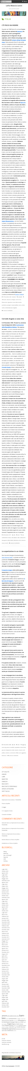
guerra (8, 1022)
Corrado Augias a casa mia (13, 319)
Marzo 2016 (5, 944)
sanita (3, 307)
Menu (25, 1)
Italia (17, 302)
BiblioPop (5, 853)
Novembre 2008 (6, 988)
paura (24, 1025)
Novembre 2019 (6, 927)
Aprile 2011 (4, 960)
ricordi (6, 543)
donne (11, 1020)
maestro (17, 750)
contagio (13, 299)
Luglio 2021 (4, 912)
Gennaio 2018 (5, 935)
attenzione (13, 1016)
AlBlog (5, 851)
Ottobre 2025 (5, 871)
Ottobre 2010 (5, 967)
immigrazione (9, 750)
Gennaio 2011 (5, 963)
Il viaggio (4, 807)
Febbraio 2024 (5, 890)
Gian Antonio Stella (7, 557)
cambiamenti (5, 537)
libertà (19, 1022)
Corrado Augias (6, 367)
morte (3, 1025)
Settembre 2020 (6, 924)
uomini (14, 1030)
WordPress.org (5, 1044)
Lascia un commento (7, 310)
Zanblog (5, 861)
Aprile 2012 (4, 956)
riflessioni (23, 1027)
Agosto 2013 (5, 948)
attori (17, 1016)
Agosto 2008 (5, 993)
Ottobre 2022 (5, 905)
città (18, 537)
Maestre (5, 779)
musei (3, 543)
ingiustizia (10, 302)
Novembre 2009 (6, 975)
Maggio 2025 (5, 878)
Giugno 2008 (5, 997)
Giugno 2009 (5, 978)
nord (24, 750)
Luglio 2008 (4, 995)
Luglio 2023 (4, 901)
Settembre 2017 (6, 939)
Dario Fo (22, 102)
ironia (14, 302)
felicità (5, 1022)
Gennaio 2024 (5, 892)
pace (17, 1025)
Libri (19, 535)
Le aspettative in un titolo (12, 551)
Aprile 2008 (4, 1001)
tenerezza (4, 755)
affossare (4, 299)
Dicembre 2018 (5, 929)
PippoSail (5, 857)
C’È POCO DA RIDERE (10, 25)
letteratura (16, 540)
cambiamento (13, 1018)
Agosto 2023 (5, 899)
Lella (15, 297)
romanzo (7, 753)
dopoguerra (4, 540)
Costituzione (22, 537)
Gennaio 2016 (5, 946)
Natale (7, 1025)
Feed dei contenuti (6, 1040)
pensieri (3, 1027)
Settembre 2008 (6, 992)
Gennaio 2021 (5, 918)
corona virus (18, 299)
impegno (13, 1022)
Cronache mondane (6, 814)
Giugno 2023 (5, 903)
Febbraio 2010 (5, 969)
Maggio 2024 (5, 888)
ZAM (4, 859)
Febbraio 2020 (5, 926)
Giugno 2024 (5, 886)
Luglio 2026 (4, 869)
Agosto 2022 (5, 907)
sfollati (16, 753)
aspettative (17, 747)
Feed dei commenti (6, 1042)
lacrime (20, 302)
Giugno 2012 (5, 954)
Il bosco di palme (6, 803)
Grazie (4, 774)
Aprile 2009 (4, 982)
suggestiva (23, 753)
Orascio (4, 781)
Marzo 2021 (5, 914)
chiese (9, 537)
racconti (5, 784)
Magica (14, 1024)
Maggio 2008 (5, 999)
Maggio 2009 (5, 980)
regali (15, 1027)
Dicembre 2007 (5, 1007)
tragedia (15, 307)
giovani (3, 750)
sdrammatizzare (9, 307)
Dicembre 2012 (5, 952)
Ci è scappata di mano (7, 811)
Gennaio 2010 (5, 971)
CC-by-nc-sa (17, 1052)
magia (9, 1024)
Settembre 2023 (6, 897)
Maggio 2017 (5, 941)
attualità (20, 297)
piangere (9, 305)
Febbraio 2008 (5, 1003)
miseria (20, 750)
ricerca (20, 305)
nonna (11, 1025)
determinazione (5, 1020)
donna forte (23, 747)
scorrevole (12, 753)
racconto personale (9, 786)
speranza (12, 1029)
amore (8, 747)
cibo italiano (14, 537)
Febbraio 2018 (5, 933)
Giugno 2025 (5, 876)
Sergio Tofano (19, 294)
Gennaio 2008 (5, 1005)
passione (21, 1025)
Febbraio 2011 (5, 961)
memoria (23, 540)
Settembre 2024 (6, 880)
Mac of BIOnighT (7, 855)
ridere (23, 305)
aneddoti (12, 747)
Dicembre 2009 (5, 973)
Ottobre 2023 (5, 895)
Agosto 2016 (5, 943)
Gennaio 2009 (5, 984)
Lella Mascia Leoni (14, 5)
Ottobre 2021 (5, 910)
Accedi (3, 1038)
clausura (9, 299)
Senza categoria (8, 789)
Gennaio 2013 (5, 950)
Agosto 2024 (5, 882)
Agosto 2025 (5, 873)
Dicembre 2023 (5, 893)
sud (20, 753)
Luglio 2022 (4, 909)
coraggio (18, 1018)
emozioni (21, 1020)
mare (17, 1024)
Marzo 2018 (5, 931)
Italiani (11, 540)
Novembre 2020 (6, 922)
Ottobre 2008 (5, 990)
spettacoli (6, 791)
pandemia (4, 305)
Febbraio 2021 (5, 916)
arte (23, 535)
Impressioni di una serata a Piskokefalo (11, 800)
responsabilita (14, 305)
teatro (5, 1030)
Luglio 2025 (4, 875)
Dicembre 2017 (5, 937)
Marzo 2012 (5, 958)
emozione (16, 1020)
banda (7, 1018)
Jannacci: (19, 31)
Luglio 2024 (4, 884)
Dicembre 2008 (5, 986)
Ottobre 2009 (5, 976)
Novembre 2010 (6, 965)
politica (3, 753)
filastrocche (4, 302)
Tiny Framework (10, 1066)
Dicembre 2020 (5, 920)
